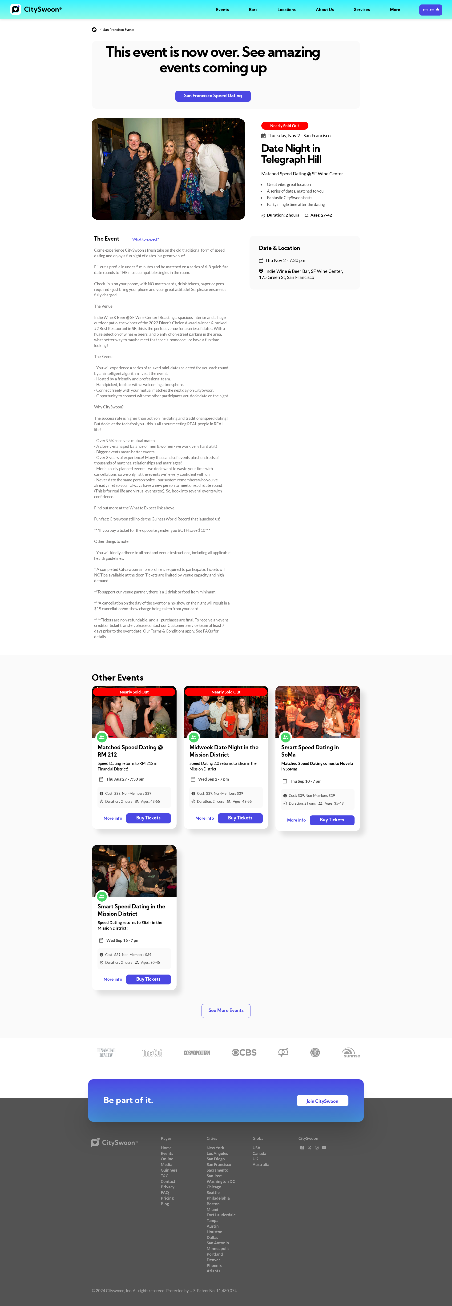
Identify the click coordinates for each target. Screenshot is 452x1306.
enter (431, 10)
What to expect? (145, 239)
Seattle (213, 1192)
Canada (259, 1153)
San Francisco (219, 1164)
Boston (213, 1203)
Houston (214, 1231)
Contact (168, 1181)
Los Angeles (217, 1153)
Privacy (167, 1186)
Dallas (212, 1237)
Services (362, 10)
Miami (212, 1209)
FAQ (165, 1192)
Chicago (214, 1186)
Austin (213, 1226)
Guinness (169, 1170)
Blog (165, 1203)
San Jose (214, 1175)
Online (167, 1158)
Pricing (167, 1198)
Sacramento (217, 1170)
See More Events (226, 1011)
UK (255, 1158)
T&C (164, 1175)
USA (256, 1147)
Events (222, 10)
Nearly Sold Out (284, 125)
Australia (261, 1164)
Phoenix (214, 1265)
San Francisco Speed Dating (213, 96)
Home (166, 1147)
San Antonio (218, 1242)
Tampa (212, 1220)
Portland (215, 1254)
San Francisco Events (118, 30)
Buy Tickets (148, 818)
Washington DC (221, 1181)
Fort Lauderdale (221, 1214)
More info (113, 819)
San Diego (216, 1158)
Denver (213, 1259)
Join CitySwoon (322, 1102)
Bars (253, 10)
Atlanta (214, 1270)
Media (166, 1164)
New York (215, 1147)
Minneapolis (218, 1248)
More (395, 10)
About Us (325, 10)
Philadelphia (218, 1198)
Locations (287, 10)
